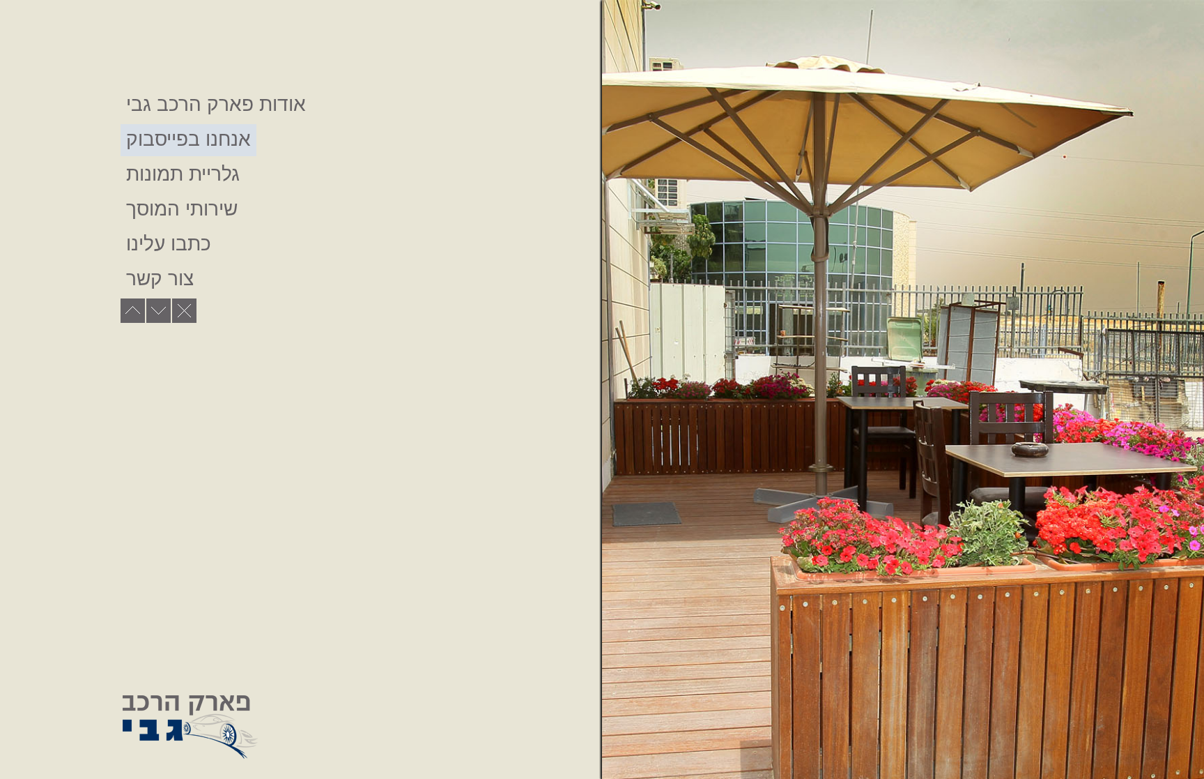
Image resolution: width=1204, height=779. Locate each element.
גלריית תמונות (183, 174)
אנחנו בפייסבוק (188, 139)
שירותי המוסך (182, 209)
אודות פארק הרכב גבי (216, 104)
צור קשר (160, 278)
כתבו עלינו (168, 244)
